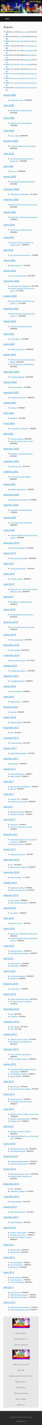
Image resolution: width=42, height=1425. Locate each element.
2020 (7, 60)
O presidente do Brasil (17, 681)
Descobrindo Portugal (17, 812)
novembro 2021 (11, 461)
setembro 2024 (11, 199)
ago (28, 32)
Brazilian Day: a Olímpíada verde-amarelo (23, 217)
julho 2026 (8, 105)
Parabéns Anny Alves (17, 888)
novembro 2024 (11, 189)
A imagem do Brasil (16, 579)
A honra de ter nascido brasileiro (20, 477)
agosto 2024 (9, 212)
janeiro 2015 (9, 1168)
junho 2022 (9, 423)
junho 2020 (9, 530)
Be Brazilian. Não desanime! (19, 500)
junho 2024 (9, 224)
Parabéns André (15, 1250)
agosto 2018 (9, 686)
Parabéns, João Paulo (17, 814)
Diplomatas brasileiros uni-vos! (20, 1174)
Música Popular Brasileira (18, 753)
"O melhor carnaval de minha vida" (21, 827)
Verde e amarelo (15, 776)
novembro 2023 (11, 280)
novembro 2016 (11, 872)
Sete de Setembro (16, 691)
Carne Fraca (14, 824)
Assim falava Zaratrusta (17, 1212)
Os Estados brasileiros (17, 377)
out (33, 46)
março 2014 (9, 1302)
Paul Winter (13, 1016)
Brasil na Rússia (15, 702)
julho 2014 (8, 1244)
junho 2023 (9, 344)
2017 (7, 73)
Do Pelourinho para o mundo (19, 1149)
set (31, 41)
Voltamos (13, 789)
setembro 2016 (11, 895)
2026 (7, 32)
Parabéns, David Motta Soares (20, 1119)
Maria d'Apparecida (16, 1222)
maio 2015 (8, 1108)
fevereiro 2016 (10, 983)
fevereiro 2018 (10, 706)
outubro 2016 (10, 882)
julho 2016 (8, 918)
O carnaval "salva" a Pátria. (19, 1164)
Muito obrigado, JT (16, 265)
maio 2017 (8, 794)
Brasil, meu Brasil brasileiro (18, 903)
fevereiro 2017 (10, 834)
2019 (7, 64)
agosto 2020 (9, 517)
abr (18, 36)
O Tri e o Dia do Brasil (17, 1282)
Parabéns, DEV (15, 799)
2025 (7, 36)
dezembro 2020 (11, 494)
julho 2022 (8, 412)
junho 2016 (9, 928)
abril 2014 (8, 1287)
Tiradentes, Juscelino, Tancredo (20, 1131)
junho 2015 (9, 1094)
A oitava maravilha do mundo (19, 999)
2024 (7, 41)
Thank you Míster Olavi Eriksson (20, 1054)
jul (26, 32)
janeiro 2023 (9, 354)
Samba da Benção (16, 1202)
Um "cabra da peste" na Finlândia (20, 1001)
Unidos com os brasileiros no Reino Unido (23, 934)
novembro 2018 (11, 655)
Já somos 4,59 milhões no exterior (21, 326)
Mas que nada (14, 1087)
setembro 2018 (11, 675)
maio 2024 (8, 237)
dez (7, 53)
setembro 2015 (11, 1049)
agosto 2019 (9, 553)
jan (10, 36)
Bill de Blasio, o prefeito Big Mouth (21, 602)
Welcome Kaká (15, 1252)
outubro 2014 (10, 1206)
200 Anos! (13, 408)
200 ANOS (13, 418)
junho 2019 (9, 573)
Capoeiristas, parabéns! (17, 1191)
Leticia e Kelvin (15, 989)
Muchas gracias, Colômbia (18, 867)
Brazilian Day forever (16, 100)
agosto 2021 (9, 484)
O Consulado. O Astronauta (19, 428)
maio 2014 (8, 1272)
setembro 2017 (11, 758)
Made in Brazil (14, 966)
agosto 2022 (9, 402)
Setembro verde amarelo (18, 397)
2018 (7, 69)
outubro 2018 (10, 665)
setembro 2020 (11, 504)
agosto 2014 (9, 1227)
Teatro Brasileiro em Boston (19, 1297)
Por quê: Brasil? (15, 339)
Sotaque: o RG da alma (17, 349)
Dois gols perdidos (16, 1262)
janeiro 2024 (9, 270)
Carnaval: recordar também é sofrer (21, 441)
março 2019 (9, 609)
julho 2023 (8, 333)
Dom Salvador (14, 1027)
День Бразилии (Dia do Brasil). (20, 786)
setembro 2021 (11, 471)
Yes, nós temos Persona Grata (20, 255)
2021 (7, 55)
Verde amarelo (14, 900)
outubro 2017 (10, 748)
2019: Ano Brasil (15, 650)
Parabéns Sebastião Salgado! (19, 1161)
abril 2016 (8, 958)
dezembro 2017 (11, 727)
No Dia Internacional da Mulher (20, 1307)
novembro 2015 (11, 1021)
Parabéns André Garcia (17, 854)
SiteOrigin (19, 1421)
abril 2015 (8, 1126)
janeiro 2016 (9, 993)
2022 (7, 50)
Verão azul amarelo (16, 1099)
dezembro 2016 (11, 859)
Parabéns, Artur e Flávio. (18, 1235)
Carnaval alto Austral (16, 640)
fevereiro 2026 (10, 140)
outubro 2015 (10, 1034)
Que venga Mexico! (16, 1265)
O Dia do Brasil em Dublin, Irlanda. (21, 1101)
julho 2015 (8, 1081)
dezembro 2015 (11, 1008)
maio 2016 (8, 945)
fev (13, 32)
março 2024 (9, 260)
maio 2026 (8, 130)
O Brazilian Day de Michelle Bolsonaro (22, 182)
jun (24, 32)
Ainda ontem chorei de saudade (20, 1089)
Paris (11, 1029)
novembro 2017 (11, 737)
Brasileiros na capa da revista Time (21, 454)
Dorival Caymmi (15, 1292)
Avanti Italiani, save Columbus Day (21, 510)
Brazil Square (14, 764)
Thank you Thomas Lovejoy (19, 1039)
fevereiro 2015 (10, 1156)
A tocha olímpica (15, 963)
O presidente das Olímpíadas (19, 953)
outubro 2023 (10, 295)
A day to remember (16, 387)
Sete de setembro (15, 1076)
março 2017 (9, 819)
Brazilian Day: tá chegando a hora (21, 230)
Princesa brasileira (16, 743)
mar (15, 41)
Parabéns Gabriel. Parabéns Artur (21, 1176)
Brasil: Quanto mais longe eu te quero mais (24, 205)
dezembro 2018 (11, 644)
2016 (7, 78)
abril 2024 (8, 249)
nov (35, 41)
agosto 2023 (9, 321)
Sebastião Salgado (16, 722)
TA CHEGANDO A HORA (18, 1074)
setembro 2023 (11, 308)
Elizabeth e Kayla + (16, 923)
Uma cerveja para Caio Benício (20, 286)
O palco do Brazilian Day (18, 568)
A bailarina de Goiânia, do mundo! (20, 1237)
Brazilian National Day (17, 774)
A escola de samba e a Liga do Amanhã (22, 146)
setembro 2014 (11, 1217)
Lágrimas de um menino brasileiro (21, 123)
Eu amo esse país (16, 466)
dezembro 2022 (11, 371)
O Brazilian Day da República (19, 194)
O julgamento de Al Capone (19, 801)
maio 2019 (8, 584)
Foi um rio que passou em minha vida (22, 627)
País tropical (14, 913)
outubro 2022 (10, 382)
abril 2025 (8, 166)
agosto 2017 (9, 768)
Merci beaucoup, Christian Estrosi (21, 1042)
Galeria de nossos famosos (19, 1295)
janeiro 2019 (9, 634)
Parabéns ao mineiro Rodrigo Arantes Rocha (24, 1114)
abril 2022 (8, 433)
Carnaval (13, 712)
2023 (7, 46)
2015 (7, 83)
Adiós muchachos (16, 877)
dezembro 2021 (11, 448)
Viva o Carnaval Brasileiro (18, 276)
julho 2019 (8, 563)
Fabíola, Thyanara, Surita (18, 890)
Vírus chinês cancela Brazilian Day (21, 523)
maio (21, 32)
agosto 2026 (9, 94)
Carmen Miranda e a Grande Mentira (22, 364)
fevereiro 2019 (10, 621)
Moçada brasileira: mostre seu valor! (21, 614)
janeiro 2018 (9, 717)
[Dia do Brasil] (21, 6)
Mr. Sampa (13, 171)
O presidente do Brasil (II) (18, 671)
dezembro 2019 (11, 542)
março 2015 (9, 1143)
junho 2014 (9, 1257)
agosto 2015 (9, 1064)
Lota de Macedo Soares (17, 1151)
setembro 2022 (11, 392)
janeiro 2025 (9, 176)
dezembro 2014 (11, 1183)
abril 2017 (8, 806)
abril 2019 (8, 596)
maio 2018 (8, 696)
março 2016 (9, 970)
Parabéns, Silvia (15, 1121)
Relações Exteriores (16, 951)
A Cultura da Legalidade (17, 976)
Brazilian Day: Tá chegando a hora (21, 110)
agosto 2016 (9, 907)
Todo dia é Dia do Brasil (17, 548)
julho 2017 (8, 781)
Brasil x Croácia (15, 1277)
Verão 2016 (13, 978)
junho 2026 (9, 117)
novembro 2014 (11, 1196)
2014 (7, 87)
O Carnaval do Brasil (16, 439)
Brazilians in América (17, 844)
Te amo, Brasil (14, 136)
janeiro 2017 (9, 849)
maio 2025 (8, 153)
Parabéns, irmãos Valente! (18, 1232)
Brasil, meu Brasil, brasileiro (19, 558)
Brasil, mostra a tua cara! (18, 660)
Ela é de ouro (14, 1267)
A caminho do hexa (16, 1280)
